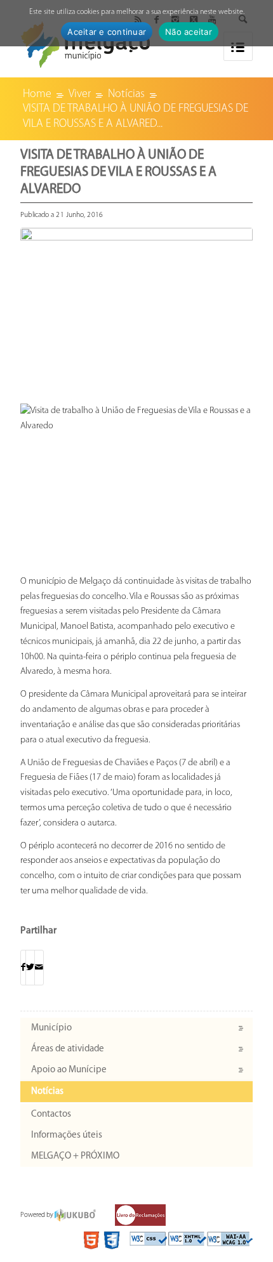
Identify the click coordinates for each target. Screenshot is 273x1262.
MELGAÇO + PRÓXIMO (75, 1156)
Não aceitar (188, 32)
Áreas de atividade (67, 1049)
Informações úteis (66, 1135)
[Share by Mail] (39, 967)
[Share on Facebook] (23, 967)
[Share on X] (30, 967)
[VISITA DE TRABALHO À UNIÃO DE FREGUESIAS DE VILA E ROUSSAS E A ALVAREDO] (136, 306)
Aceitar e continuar (106, 32)
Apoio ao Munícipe (69, 1070)
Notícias (47, 1091)
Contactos (51, 1114)
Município (51, 1028)
